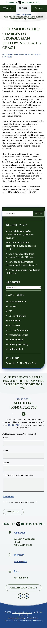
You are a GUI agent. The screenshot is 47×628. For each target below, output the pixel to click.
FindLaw (38, 620)
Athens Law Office (23, 587)
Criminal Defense (17, 302)
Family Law (14, 321)
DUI (9, 57)
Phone (5, 450)
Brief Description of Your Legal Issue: (18, 475)
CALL (40, 8)
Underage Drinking (18, 344)
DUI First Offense (17, 316)
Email (25, 8)
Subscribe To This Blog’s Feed (21, 363)
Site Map (21, 618)
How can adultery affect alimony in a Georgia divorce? (21, 263)
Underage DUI (16, 349)
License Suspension (19, 330)
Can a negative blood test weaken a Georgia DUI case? (20, 255)
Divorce (13, 306)
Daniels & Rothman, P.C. (23, 54)
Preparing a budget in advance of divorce (23, 271)
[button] (8, 8)
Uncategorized (16, 340)
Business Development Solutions (18, 620)
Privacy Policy (32, 618)
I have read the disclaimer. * (21, 502)
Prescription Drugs (18, 335)
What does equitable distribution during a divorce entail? (21, 245)
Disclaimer (8, 497)
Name (5, 438)
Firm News (14, 325)
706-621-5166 (14, 425)
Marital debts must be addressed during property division (20, 234)
